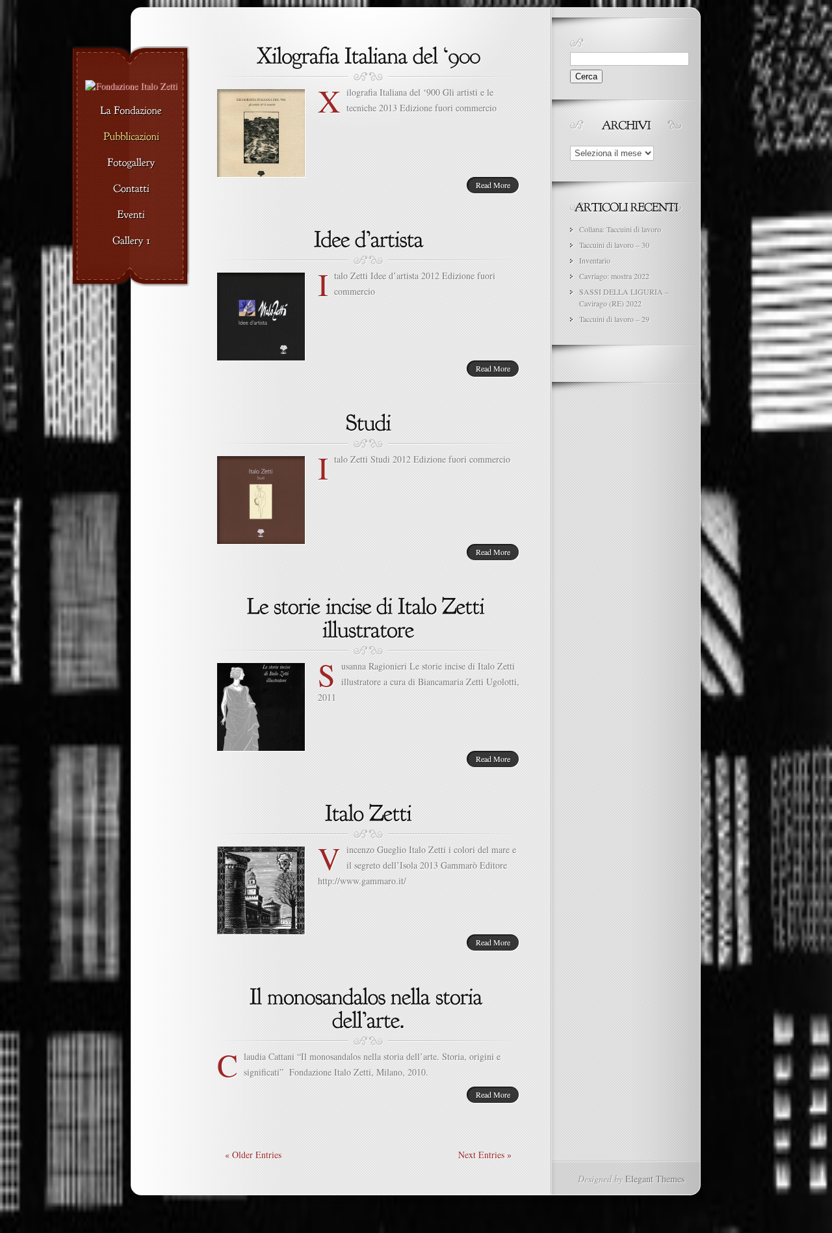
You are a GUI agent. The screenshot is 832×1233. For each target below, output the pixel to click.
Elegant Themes (654, 1178)
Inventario (594, 260)
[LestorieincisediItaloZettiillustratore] (368, 616)
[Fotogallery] (131, 163)
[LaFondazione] (131, 111)
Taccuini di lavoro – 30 (614, 244)
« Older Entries (253, 1154)
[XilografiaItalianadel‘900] (368, 54)
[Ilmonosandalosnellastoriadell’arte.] (369, 1006)
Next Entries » (485, 1154)
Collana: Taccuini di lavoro (620, 229)
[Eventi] (131, 215)
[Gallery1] (131, 241)
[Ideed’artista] (368, 237)
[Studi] (368, 421)
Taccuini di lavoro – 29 (614, 319)
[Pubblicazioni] (131, 137)
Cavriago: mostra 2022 (614, 276)
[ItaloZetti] (368, 811)
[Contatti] (131, 189)
